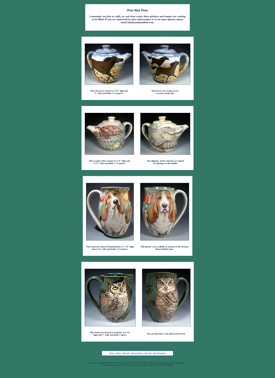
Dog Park (148, 353)
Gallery (118, 353)
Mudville (126, 353)
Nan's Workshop (159, 353)
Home (111, 353)
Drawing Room (137, 353)
